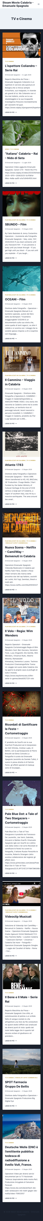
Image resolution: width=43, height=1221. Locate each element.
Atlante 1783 (14, 465)
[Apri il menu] (38, 4)
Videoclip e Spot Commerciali (16, 543)
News (7, 149)
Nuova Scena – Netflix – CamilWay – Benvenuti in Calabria (20, 552)
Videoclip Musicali (18, 916)
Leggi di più (11, 112)
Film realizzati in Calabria (15, 220)
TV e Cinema (9, 61)
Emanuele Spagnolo (13, 75)
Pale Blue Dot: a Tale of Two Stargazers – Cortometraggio (21, 818)
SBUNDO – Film (16, 224)
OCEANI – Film (15, 299)
